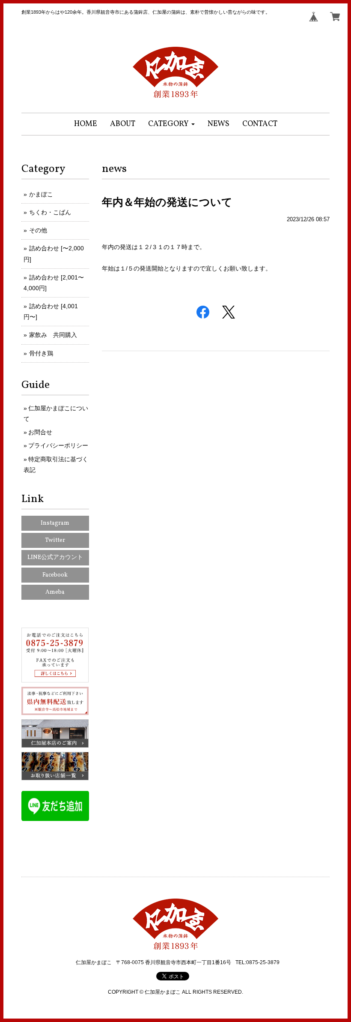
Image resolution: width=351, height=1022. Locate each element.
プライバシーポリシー (58, 445)
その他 (38, 230)
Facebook (55, 575)
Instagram (55, 523)
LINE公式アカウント (55, 557)
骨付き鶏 (41, 353)
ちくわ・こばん (50, 212)
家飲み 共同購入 (53, 334)
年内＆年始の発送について (167, 202)
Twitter (55, 540)
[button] (171, 124)
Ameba (55, 592)
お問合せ (40, 432)
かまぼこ (41, 194)
